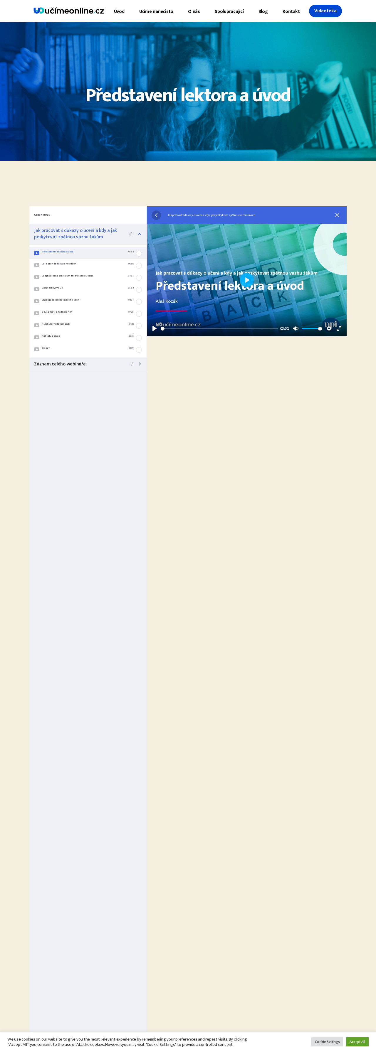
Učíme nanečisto (156, 12)
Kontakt (291, 12)
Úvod (119, 12)
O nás (194, 12)
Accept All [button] (357, 1041)
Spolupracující (229, 12)
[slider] (219, 328)
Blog (263, 12)
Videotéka (325, 11)
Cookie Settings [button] (327, 1041)
